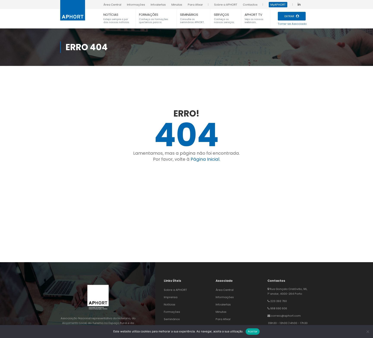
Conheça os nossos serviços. (224, 20)
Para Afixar (223, 319)
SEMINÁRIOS (189, 14)
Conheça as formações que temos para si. (153, 20)
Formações (172, 312)
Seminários (172, 319)
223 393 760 (278, 301)
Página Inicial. (205, 159)
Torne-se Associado (292, 24)
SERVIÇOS (221, 14)
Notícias (169, 304)
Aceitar (253, 331)
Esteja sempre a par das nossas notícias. (116, 20)
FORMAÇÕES (148, 14)
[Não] (367, 331)
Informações (225, 297)
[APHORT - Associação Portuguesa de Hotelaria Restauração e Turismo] (72, 8)
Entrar (289, 16)
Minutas (221, 312)
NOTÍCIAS (110, 14)
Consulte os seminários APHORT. (192, 20)
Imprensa (170, 297)
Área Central (225, 290)
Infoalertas (223, 304)
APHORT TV (253, 14)
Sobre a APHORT (175, 290)
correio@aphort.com (286, 316)
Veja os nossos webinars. (254, 20)
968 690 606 (278, 308)
